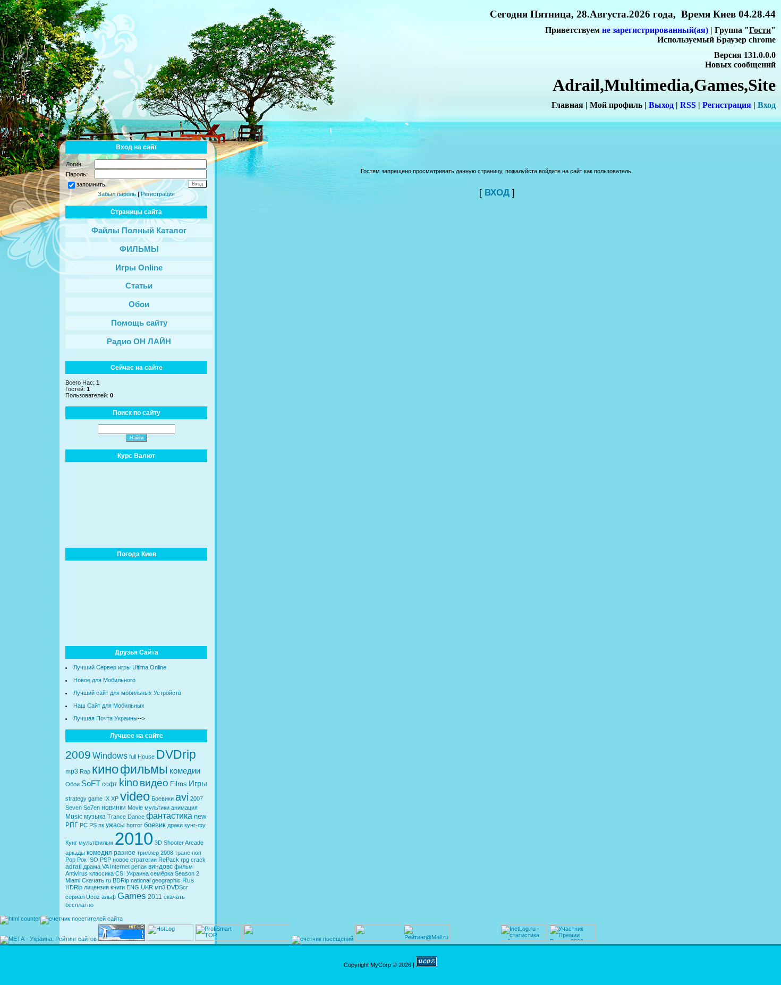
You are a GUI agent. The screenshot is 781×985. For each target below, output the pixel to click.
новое (121, 859)
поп (196, 853)
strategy (76, 798)
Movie (135, 807)
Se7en (91, 807)
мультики (157, 807)
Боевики (162, 798)
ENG (132, 887)
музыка (95, 816)
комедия (99, 852)
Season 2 (187, 873)
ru (108, 880)
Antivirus (76, 873)
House (146, 756)
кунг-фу (195, 825)
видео (154, 782)
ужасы (115, 825)
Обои (72, 784)
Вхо (764, 104)
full (132, 756)
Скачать (93, 880)
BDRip (121, 880)
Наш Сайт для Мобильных (109, 705)
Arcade (194, 842)
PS (93, 825)
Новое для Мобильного (104, 680)
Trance (116, 816)
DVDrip (176, 754)
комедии (184, 771)
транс (182, 853)
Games (131, 895)
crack (198, 859)
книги (118, 887)
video (135, 796)
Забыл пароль (117, 194)
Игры (198, 783)
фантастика (169, 815)
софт (109, 784)
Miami (72, 880)
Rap (85, 771)
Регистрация (158, 194)
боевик (155, 825)
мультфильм (96, 842)
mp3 (71, 771)
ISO (93, 859)
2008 (166, 853)
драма (91, 866)
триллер (148, 853)
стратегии (143, 859)
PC (84, 825)
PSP (105, 859)
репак (139, 866)
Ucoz (93, 897)
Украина (137, 873)
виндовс (160, 866)
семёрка (161, 873)
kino (128, 782)
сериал (74, 897)
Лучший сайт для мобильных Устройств (127, 693)
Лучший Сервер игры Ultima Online (119, 667)
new (200, 816)
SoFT (90, 783)
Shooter (174, 842)
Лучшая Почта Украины (105, 718)
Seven (73, 807)
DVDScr (177, 887)
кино (105, 769)
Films (178, 784)
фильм (183, 866)
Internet (120, 866)
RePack (168, 859)
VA (105, 866)
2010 (134, 838)
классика (101, 873)
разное (124, 852)
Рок (82, 859)
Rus (188, 880)
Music (73, 816)
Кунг (71, 842)
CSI (120, 873)
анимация (184, 807)
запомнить (91, 184)
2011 (155, 897)
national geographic (156, 880)
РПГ (71, 825)
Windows (110, 755)
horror (134, 825)
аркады (75, 853)
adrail (73, 866)
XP (114, 798)
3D (158, 842)
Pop (70, 859)
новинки (113, 807)
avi (182, 797)
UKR (147, 887)
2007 (196, 798)
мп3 (160, 887)
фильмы (144, 769)
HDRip (73, 887)
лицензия (96, 887)
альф (108, 897)
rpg (185, 859)
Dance (136, 816)
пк (101, 825)
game (95, 798)
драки (175, 825)
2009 (78, 755)
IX (106, 798)
